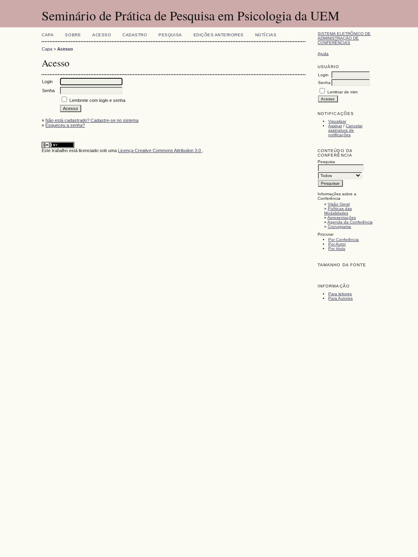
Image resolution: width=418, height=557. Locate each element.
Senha (324, 82)
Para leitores (340, 294)
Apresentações (341, 217)
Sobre (73, 35)
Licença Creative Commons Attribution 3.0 (160, 150)
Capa (47, 35)
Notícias (265, 35)
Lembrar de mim (342, 92)
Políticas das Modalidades (338, 210)
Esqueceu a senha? (65, 125)
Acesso (101, 35)
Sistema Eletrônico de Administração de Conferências (344, 38)
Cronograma (339, 226)
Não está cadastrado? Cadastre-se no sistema (91, 120)
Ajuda (323, 53)
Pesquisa (170, 35)
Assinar (335, 126)
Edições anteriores (218, 35)
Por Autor (337, 244)
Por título (336, 248)
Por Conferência (343, 239)
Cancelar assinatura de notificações (345, 130)
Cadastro (134, 35)
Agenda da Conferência (350, 222)
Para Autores (340, 298)
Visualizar (337, 121)
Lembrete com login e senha (97, 100)
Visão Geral (339, 204)
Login (323, 75)
